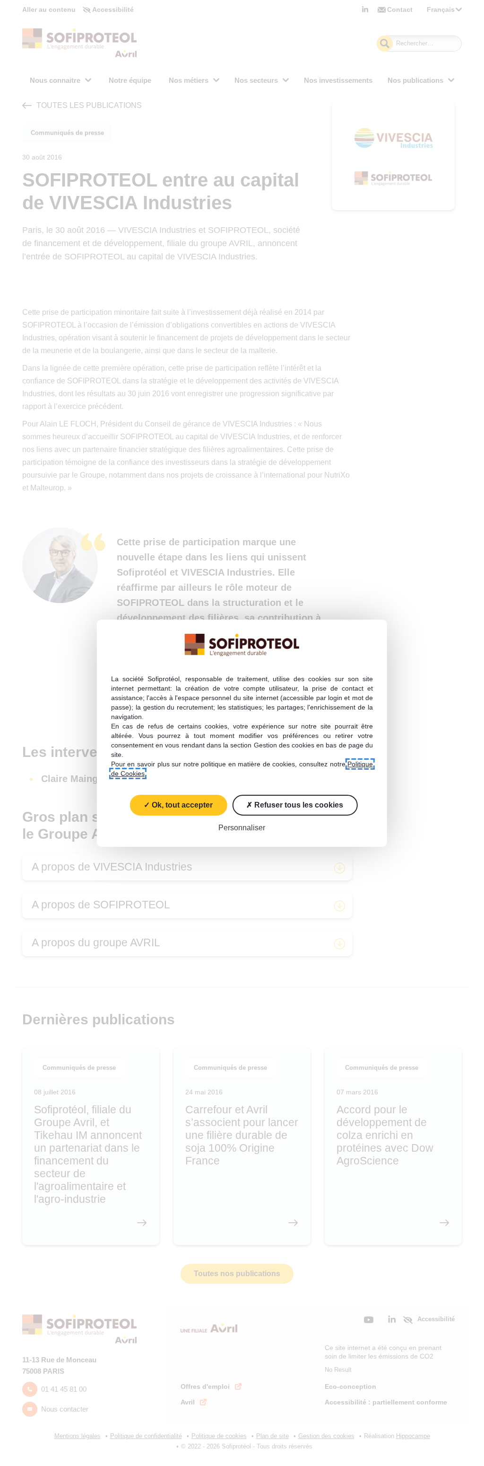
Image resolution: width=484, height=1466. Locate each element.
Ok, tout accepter (181, 804)
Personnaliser (241, 827)
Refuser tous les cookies (297, 804)
